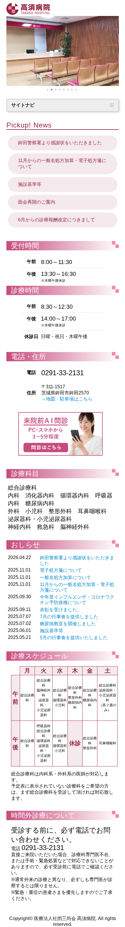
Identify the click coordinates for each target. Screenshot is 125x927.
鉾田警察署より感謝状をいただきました (60, 142)
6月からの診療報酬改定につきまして (56, 219)
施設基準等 (29, 184)
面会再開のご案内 (36, 202)
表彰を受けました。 (61, 609)
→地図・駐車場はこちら (66, 398)
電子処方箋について (61, 570)
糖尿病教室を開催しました (68, 623)
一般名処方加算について (65, 577)
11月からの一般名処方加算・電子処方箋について (62, 163)
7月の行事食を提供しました (69, 616)
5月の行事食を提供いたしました (74, 637)
